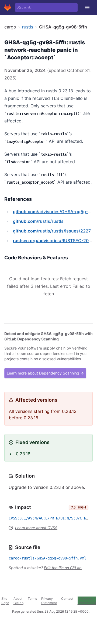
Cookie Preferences (87, 601)
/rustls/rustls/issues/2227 (52, 231)
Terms (32, 599)
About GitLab (18, 601)
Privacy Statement (49, 601)
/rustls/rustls (38, 221)
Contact (67, 599)
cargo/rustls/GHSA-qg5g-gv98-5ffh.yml (47, 558)
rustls (27, 27)
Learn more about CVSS (36, 527)
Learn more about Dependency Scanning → (45, 373)
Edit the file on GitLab (63, 567)
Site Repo (5, 601)
